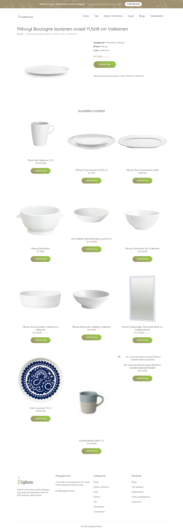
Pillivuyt (121, 42)
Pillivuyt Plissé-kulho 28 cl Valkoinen (142, 248)
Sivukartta (136, 502)
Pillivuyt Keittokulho (40, 248)
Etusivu (20, 34)
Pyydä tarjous (133, 4)
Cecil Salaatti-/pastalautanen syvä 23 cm (91, 238)
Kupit (131, 16)
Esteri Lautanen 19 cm (40, 408)
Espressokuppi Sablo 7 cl (91, 440)
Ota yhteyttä (137, 487)
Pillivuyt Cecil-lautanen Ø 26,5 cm (92, 170)
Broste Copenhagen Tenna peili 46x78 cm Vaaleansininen (142, 328)
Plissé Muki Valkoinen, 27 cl (40, 160)
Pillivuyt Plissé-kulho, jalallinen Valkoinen (91, 327)
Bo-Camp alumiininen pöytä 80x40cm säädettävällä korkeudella (142, 366)
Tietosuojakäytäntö (141, 497)
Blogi (142, 16)
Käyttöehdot (137, 492)
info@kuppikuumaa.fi (65, 491)
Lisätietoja (105, 64)
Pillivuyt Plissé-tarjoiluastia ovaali (142, 170)
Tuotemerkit (156, 16)
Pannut (97, 497)
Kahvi (86, 16)
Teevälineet (99, 506)
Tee (96, 16)
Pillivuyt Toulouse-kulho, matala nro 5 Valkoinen (41, 328)
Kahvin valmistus (113, 16)
